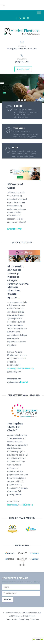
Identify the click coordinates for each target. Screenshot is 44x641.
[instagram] (28, 18)
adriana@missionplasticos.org (20, 368)
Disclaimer (35, 619)
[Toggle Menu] (39, 13)
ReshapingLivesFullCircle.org (20, 505)
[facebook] (16, 18)
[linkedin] (20, 18)
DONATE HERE (14, 229)
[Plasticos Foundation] (22, 30)
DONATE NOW (23, 69)
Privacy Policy (23, 619)
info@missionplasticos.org (22, 49)
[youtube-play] (24, 18)
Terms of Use (11, 619)
